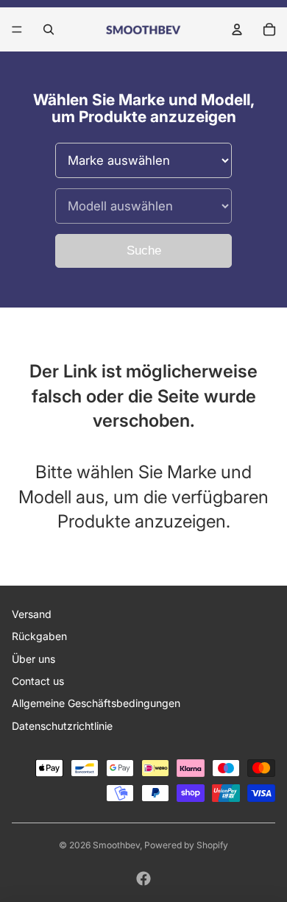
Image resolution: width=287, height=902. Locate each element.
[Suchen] (48, 29)
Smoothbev (116, 844)
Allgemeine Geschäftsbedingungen (96, 703)
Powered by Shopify (186, 844)
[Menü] (17, 29)
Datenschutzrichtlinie (62, 726)
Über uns (33, 659)
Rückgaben (39, 636)
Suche (144, 251)
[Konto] (237, 29)
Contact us (38, 681)
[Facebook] (143, 878)
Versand (32, 614)
